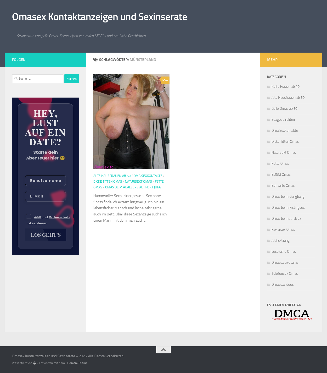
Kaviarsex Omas (283, 229)
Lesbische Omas (283, 251)
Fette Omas (280, 163)
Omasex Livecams (285, 262)
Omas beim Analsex (120, 187)
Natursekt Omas (138, 182)
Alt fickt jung (150, 187)
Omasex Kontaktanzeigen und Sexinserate (99, 17)
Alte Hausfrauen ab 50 (112, 176)
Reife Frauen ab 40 (285, 86)
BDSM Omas (281, 174)
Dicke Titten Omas (107, 182)
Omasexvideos (282, 284)
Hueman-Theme (77, 363)
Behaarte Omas (283, 185)
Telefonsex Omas (284, 273)
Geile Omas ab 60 (284, 108)
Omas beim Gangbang (287, 196)
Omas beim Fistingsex (288, 207)
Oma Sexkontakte (148, 176)
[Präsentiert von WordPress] (34, 363)
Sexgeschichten (283, 119)
